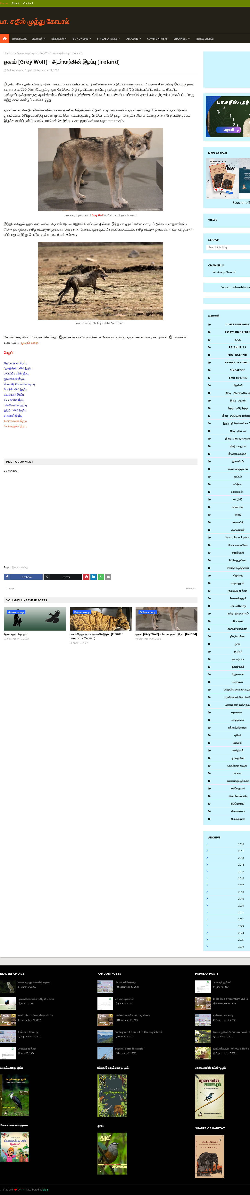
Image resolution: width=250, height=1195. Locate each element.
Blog (45, 1189)
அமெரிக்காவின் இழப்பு (16, 373)
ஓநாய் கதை (30, 342)
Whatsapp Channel (224, 272)
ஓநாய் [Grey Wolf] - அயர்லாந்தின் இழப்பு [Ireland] (166, 634)
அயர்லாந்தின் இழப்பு (15, 426)
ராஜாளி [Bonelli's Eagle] (129, 1048)
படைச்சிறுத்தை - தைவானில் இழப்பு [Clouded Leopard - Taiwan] (96, 636)
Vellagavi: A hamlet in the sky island (138, 1032)
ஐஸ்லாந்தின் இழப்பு (14, 378)
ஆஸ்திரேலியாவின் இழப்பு (18, 368)
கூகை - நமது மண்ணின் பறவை (34, 982)
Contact (28, 3)
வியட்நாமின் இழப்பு (14, 399)
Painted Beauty (28, 1032)
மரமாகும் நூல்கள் (27, 1048)
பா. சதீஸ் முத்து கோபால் (35, 21)
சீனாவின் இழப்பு (13, 415)
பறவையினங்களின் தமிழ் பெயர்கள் (36, 999)
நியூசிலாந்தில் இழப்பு (15, 363)
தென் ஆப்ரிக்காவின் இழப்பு (19, 384)
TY (22, 1189)
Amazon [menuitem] (132, 38)
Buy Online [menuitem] (80, 38)
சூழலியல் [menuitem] (37, 38)
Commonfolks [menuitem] (157, 38)
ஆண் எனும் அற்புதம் (15, 634)
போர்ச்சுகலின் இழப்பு (15, 420)
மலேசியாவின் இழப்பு (15, 405)
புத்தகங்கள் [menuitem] (58, 38)
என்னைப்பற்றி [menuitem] (19, 38)
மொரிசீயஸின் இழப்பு (15, 389)
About (15, 3)
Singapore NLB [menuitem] (107, 38)
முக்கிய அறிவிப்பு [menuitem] (205, 38)
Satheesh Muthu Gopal (19, 70)
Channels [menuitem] (180, 38)
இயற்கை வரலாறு (21, 53)
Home (4, 3)
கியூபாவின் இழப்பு (14, 394)
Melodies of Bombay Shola (35, 1015)
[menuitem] (4, 38)
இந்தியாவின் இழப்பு (15, 410)
